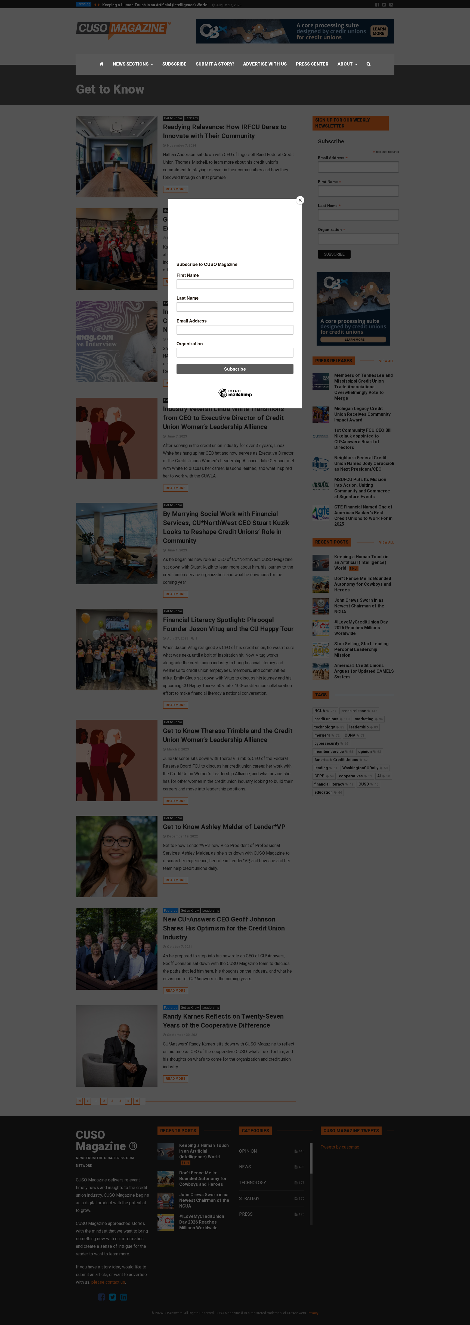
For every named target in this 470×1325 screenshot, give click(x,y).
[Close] (300, 200)
